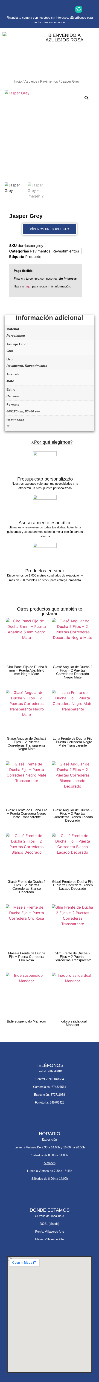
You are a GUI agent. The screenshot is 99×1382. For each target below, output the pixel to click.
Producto (33, 256)
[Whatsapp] (35, 9)
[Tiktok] (64, 9)
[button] (86, 98)
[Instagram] (20, 9)
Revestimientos (65, 251)
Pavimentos (49, 81)
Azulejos (30, 81)
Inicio (18, 81)
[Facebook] (49, 9)
